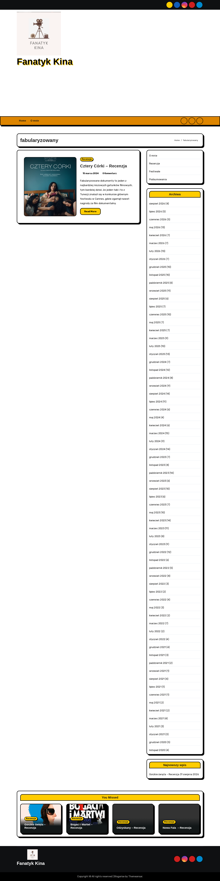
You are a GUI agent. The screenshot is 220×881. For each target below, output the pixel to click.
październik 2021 (159, 663)
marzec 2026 (156, 243)
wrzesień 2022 (157, 575)
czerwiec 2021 (157, 694)
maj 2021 (154, 702)
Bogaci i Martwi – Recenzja (81, 826)
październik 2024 (159, 377)
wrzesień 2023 (157, 480)
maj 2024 (154, 417)
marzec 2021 (156, 718)
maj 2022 (154, 607)
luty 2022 (155, 631)
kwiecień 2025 (157, 330)
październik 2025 (159, 282)
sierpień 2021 (157, 678)
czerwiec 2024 (157, 409)
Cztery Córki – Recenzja (103, 166)
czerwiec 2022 (157, 599)
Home (22, 120)
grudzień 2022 (157, 552)
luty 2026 (155, 251)
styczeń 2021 (157, 734)
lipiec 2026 (155, 211)
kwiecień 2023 (157, 520)
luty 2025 (154, 346)
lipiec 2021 (155, 686)
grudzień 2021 (157, 647)
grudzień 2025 (157, 267)
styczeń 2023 (157, 544)
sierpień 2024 (157, 393)
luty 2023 (154, 536)
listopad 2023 (157, 465)
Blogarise (119, 876)
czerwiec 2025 (157, 314)
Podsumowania (158, 179)
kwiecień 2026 (157, 235)
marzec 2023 (156, 528)
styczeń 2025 (157, 354)
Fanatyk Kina (45, 61)
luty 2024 (155, 441)
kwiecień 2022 (157, 615)
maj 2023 (154, 512)
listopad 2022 (157, 560)
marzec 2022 (156, 623)
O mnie (35, 120)
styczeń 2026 (157, 259)
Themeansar (135, 876)
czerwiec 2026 (157, 219)
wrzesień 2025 (157, 290)
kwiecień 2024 (157, 425)
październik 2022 (159, 568)
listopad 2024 (157, 370)
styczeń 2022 (157, 639)
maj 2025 (154, 322)
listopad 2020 (157, 750)
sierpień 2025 (157, 298)
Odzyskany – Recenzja (131, 827)
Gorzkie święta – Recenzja (164, 774)
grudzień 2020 (157, 742)
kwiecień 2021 (157, 710)
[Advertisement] (110, 94)
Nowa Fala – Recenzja (177, 827)
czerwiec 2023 (157, 504)
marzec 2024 (156, 433)
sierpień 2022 (157, 583)
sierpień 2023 (157, 488)
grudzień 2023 (157, 457)
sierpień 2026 (157, 203)
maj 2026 (154, 227)
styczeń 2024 (157, 449)
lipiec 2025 (155, 306)
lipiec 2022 (155, 591)
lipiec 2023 (155, 496)
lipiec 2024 (155, 401)
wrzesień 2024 (157, 385)
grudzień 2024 (157, 362)
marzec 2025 (156, 338)
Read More (90, 211)
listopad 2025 (157, 274)
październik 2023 (159, 473)
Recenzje (87, 159)
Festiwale (154, 171)
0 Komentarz (110, 173)
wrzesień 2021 (157, 671)
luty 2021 (154, 726)
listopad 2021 (157, 655)
